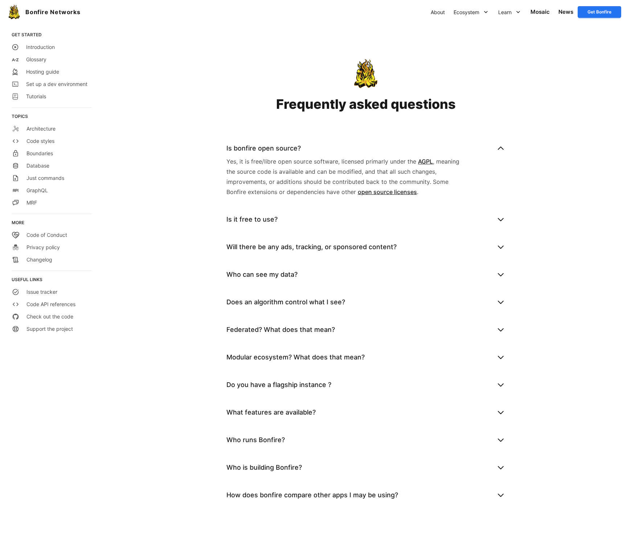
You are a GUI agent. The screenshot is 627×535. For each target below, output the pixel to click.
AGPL (425, 161)
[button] (437, 12)
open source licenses (387, 192)
